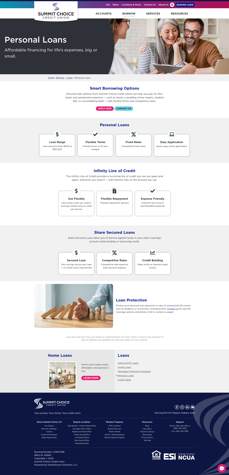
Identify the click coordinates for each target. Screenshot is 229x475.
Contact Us (150, 4)
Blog (147, 426)
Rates (116, 4)
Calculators (147, 429)
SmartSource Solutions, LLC (62, 464)
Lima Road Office (82, 437)
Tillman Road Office (82, 434)
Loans (69, 77)
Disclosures (147, 434)
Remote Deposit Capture (114, 437)
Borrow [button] (128, 13)
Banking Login (185, 4)
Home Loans (124, 367)
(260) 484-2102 (181, 426)
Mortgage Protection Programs (134, 371)
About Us (163, 4)
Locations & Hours (131, 4)
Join (107, 4)
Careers (49, 431)
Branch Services (114, 429)
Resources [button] (179, 13)
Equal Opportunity (49, 437)
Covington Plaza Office (82, 429)
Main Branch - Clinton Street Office (82, 426)
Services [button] (153, 13)
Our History (49, 426)
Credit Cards (124, 379)
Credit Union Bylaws (49, 434)
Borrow (60, 77)
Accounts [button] (104, 13)
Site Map (147, 440)
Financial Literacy (147, 431)
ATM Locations (115, 426)
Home (51, 77)
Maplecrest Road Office (81, 431)
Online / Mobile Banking (114, 434)
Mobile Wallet (114, 431)
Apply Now (105, 108)
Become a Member (49, 429)
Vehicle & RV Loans (128, 363)
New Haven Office (82, 440)
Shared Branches (82, 443)
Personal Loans (126, 375)
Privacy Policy (147, 437)
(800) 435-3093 (180, 428)
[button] (221, 468)
